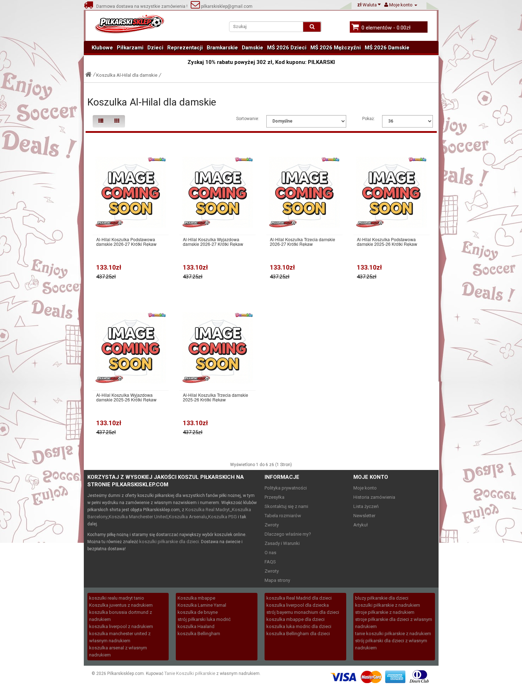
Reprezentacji (185, 47)
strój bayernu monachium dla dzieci (302, 612)
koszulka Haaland (196, 626)
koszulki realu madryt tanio (116, 598)
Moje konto (365, 488)
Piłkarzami (130, 47)
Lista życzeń (366, 506)
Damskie (252, 47)
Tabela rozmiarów (283, 515)
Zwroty (272, 525)
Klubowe (102, 47)
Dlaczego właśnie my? (288, 534)
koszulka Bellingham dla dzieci (298, 633)
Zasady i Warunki (282, 543)
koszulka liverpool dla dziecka (297, 605)
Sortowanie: (247, 118)
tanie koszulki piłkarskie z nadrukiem (393, 633)
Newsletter (364, 515)
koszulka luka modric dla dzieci (298, 626)
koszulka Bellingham (199, 633)
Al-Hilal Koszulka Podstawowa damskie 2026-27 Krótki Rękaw (126, 241)
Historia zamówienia (374, 497)
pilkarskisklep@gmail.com (226, 6)
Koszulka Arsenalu (188, 516)
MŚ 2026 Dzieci (286, 47)
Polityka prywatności (286, 488)
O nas (270, 552)
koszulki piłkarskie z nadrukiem (387, 605)
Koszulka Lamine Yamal (202, 605)
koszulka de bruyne (198, 612)
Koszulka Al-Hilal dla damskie (126, 75)
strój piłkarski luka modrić (204, 619)
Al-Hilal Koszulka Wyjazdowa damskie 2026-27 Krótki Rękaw (213, 241)
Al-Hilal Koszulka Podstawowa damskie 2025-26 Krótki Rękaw (387, 241)
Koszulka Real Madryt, (208, 509)
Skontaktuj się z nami (286, 506)
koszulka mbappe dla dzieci (295, 619)
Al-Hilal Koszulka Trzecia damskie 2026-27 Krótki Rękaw (302, 241)
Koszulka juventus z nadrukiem (121, 605)
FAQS (270, 561)
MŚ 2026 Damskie (387, 47)
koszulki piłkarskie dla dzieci (169, 541)
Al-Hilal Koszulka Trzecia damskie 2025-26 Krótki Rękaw (215, 397)
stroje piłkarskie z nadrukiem (384, 612)
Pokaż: (368, 118)
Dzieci (155, 47)
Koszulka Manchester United (138, 516)
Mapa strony (277, 580)
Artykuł (360, 525)
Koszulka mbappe (196, 598)
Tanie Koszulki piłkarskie (189, 673)
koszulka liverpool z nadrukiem (121, 626)
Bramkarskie (222, 47)
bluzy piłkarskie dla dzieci (381, 598)
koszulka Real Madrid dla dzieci (299, 598)
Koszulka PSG (222, 516)
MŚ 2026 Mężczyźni (335, 47)
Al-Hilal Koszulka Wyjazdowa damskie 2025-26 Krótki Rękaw (126, 397)
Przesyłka (274, 497)
